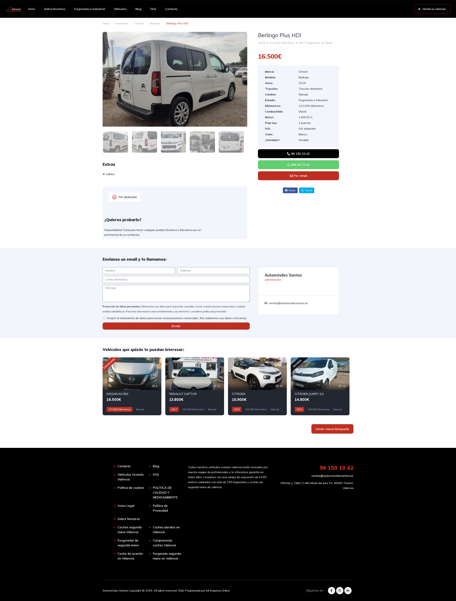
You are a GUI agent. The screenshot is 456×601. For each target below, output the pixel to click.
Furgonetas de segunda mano (128, 542)
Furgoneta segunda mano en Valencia (167, 556)
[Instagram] (339, 590)
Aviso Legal (126, 506)
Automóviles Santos (283, 275)
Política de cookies (131, 488)
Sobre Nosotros (54, 9)
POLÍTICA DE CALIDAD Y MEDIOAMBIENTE (165, 492)
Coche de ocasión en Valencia (130, 556)
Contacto (171, 9)
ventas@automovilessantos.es (332, 476)
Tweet (308, 190)
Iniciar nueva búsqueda (332, 429)
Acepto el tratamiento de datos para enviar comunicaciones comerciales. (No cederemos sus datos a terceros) (176, 318)
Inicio (31, 9)
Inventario (121, 23)
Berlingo (155, 23)
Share (292, 190)
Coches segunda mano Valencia (130, 529)
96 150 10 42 (336, 467)
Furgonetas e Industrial (89, 9)
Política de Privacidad (160, 508)
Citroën (139, 23)
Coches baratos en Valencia (166, 529)
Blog (138, 9)
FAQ (153, 9)
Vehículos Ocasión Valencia (131, 477)
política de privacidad (214, 311)
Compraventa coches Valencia (164, 542)
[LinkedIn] (348, 590)
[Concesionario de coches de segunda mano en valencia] (13, 9)
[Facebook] (331, 590)
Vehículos (120, 9)
